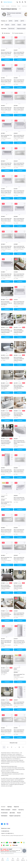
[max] (7, 824)
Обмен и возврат (5, 809)
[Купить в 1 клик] (12, 41)
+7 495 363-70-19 (5, 831)
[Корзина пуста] (25, 2)
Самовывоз (4, 815)
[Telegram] (4, 824)
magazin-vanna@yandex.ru (7, 833)
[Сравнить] (12, 39)
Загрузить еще (13, 742)
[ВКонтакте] (2, 824)
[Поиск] (19, 2)
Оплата (14, 809)
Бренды (10, 806)
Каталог (3, 806)
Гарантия (16, 806)
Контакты (21, 809)
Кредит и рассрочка (14, 815)
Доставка (12, 812)
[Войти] (22, 2)
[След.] (23, 747)
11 (19, 747)
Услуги (19, 812)
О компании (4, 812)
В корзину (7, 59)
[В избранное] (12, 37)
